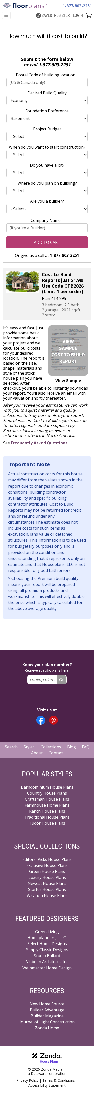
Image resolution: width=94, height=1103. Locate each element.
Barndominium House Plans (47, 787)
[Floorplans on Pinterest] (53, 720)
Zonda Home (47, 1028)
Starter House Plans (47, 889)
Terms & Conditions (58, 1080)
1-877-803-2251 (77, 6)
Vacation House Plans (47, 895)
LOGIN (78, 15)
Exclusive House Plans (47, 865)
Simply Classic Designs (47, 949)
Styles (29, 747)
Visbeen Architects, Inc (47, 961)
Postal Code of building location (45, 75)
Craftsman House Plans (47, 799)
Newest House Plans (47, 883)
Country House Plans (47, 793)
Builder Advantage (47, 1010)
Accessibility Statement (47, 1085)
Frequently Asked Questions (39, 443)
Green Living (47, 931)
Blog (71, 747)
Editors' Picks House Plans (47, 859)
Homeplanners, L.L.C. (47, 937)
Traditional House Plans (47, 817)
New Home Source (47, 1004)
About (37, 753)
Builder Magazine (47, 1016)
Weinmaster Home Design (47, 968)
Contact (56, 753)
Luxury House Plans (47, 877)
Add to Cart (47, 242)
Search (11, 747)
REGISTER (62, 15)
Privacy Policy (27, 1080)
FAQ (85, 747)
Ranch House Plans (47, 811)
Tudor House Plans (47, 823)
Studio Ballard (47, 955)
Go (61, 679)
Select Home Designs (47, 943)
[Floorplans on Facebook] (40, 720)
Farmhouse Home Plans (47, 805)
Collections (51, 747)
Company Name (46, 220)
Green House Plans (47, 871)
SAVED (47, 15)
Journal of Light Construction (47, 1022)
